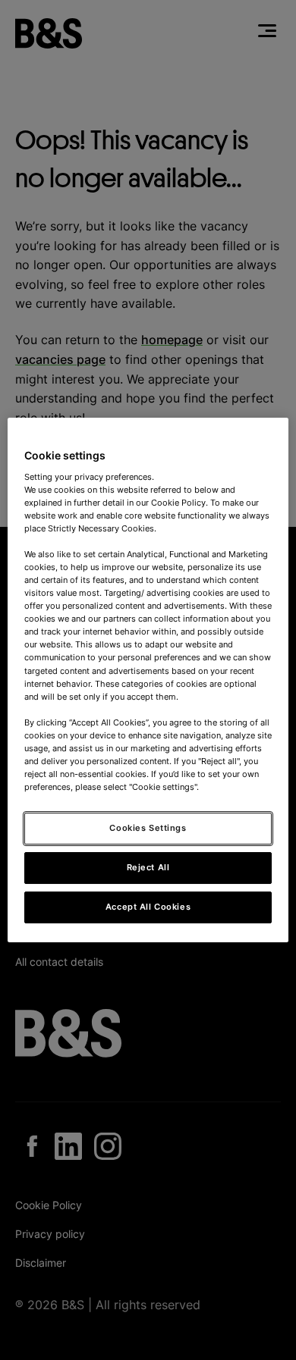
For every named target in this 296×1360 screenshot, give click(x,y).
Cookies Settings (147, 828)
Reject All (148, 867)
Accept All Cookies (148, 906)
